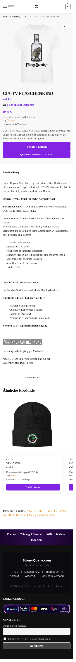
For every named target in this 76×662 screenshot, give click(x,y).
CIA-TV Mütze (14, 462)
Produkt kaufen (37, 146)
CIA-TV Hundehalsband (41, 514)
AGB (49, 534)
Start (5, 16)
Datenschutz (32, 571)
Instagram (36, 539)
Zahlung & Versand (31, 534)
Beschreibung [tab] (11, 172)
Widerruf (61, 534)
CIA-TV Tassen (57, 510)
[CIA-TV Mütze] (33, 426)
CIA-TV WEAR (36, 510)
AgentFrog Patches (14, 514)
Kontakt (11, 534)
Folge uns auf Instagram (20, 104)
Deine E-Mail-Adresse (14, 625)
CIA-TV (27, 16)
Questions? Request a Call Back (36, 154)
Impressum (52, 571)
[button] (67, 6)
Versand (11, 120)
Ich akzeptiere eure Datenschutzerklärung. (30, 639)
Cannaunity (15, 16)
